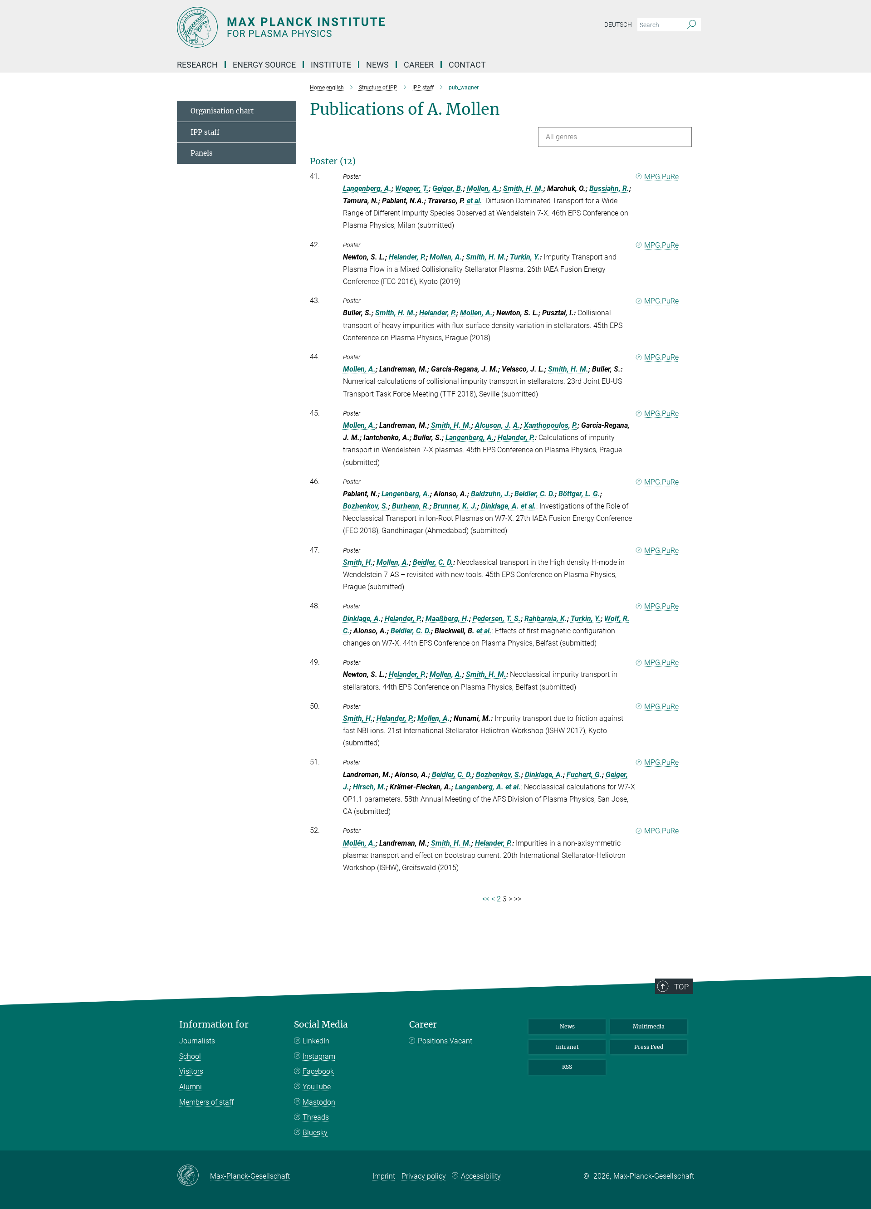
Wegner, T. (412, 188)
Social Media (321, 1024)
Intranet (567, 1046)
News (567, 1026)
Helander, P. (407, 257)
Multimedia (649, 1026)
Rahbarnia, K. (545, 618)
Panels (202, 153)
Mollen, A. (483, 188)
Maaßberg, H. (447, 618)
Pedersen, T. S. (497, 618)
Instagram (319, 1056)
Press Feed (648, 1046)
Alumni (190, 1086)
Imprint (383, 1176)
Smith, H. (358, 562)
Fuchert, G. (584, 774)
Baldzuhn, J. (491, 493)
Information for (214, 1024)
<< (485, 899)
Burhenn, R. (411, 506)
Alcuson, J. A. (497, 425)
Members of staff (206, 1102)
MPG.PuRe (661, 176)
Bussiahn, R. (609, 188)
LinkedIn (316, 1041)
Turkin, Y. (525, 257)
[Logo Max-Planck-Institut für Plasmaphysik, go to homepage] (347, 27)
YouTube (317, 1086)
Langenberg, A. (367, 188)
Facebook (318, 1071)
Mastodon (319, 1102)
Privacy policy (423, 1176)
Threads (316, 1117)
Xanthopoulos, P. (550, 425)
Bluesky (315, 1132)
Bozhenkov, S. (365, 506)
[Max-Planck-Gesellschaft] (193, 1176)
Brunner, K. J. (455, 506)
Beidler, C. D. (534, 493)
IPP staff (205, 132)
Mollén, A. (359, 843)
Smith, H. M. (523, 188)
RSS (567, 1066)
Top (681, 986)
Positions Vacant (445, 1041)
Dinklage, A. (500, 506)
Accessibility (481, 1176)
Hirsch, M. (369, 787)
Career (423, 1024)
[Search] (691, 25)
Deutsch (618, 24)
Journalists (197, 1041)
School (190, 1056)
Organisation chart (222, 111)
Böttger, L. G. (579, 493)
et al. (474, 200)
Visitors (191, 1071)
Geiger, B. (447, 188)
